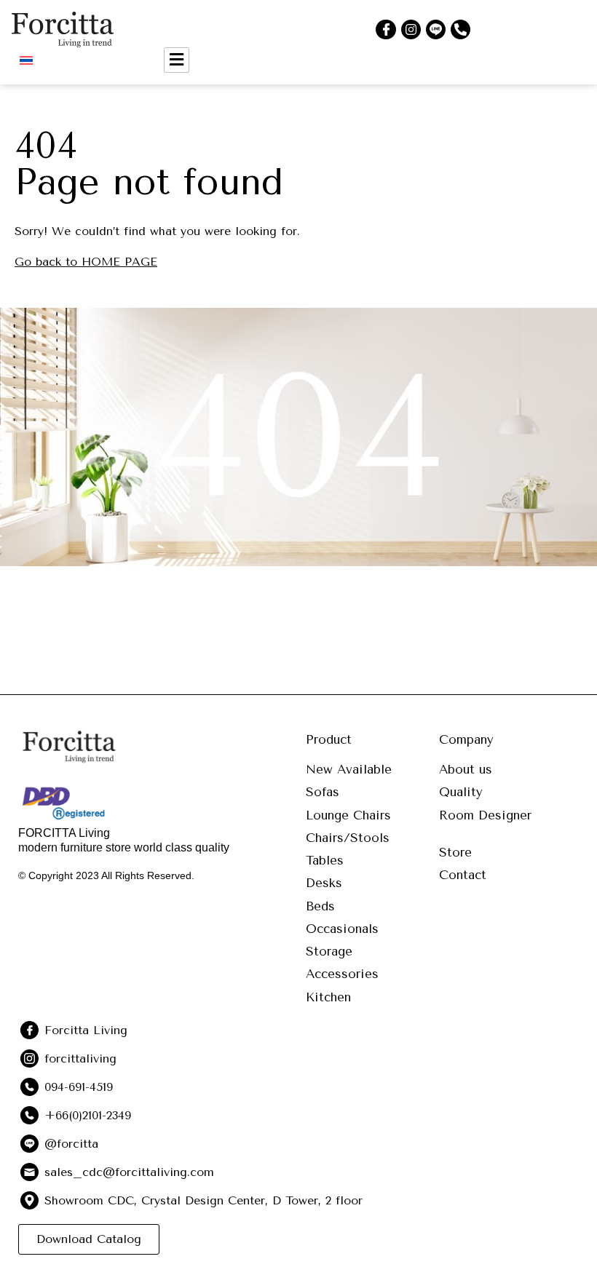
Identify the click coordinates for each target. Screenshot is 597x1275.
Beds (320, 906)
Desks (324, 882)
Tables (325, 860)
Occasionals (342, 928)
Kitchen (328, 997)
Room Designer (485, 815)
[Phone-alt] (460, 29)
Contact (462, 874)
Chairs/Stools (348, 837)
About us (465, 769)
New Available (349, 769)
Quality (461, 792)
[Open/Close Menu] (176, 60)
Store (455, 852)
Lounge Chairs (348, 815)
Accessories (342, 973)
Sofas (322, 792)
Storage (329, 951)
